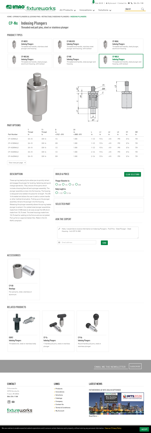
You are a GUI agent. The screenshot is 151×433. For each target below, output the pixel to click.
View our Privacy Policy (113, 428)
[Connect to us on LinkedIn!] (9, 402)
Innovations (86, 9)
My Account (111, 3)
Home (9, 16)
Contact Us (60, 404)
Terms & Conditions (63, 407)
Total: (98, 3)
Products (59, 388)
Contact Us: (122, 3)
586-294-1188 (138, 3)
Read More (93, 416)
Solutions (103, 9)
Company (59, 401)
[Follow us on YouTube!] (13, 402)
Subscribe (135, 366)
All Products (66, 9)
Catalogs (59, 398)
